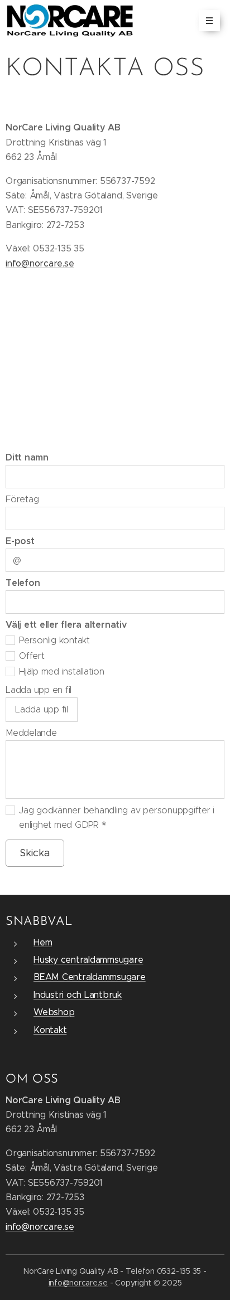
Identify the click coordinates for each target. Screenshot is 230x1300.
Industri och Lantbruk (77, 994)
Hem (42, 942)
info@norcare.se (40, 263)
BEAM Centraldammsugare (89, 977)
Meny (209, 20)
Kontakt (49, 1030)
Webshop (53, 1012)
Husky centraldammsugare (88, 959)
